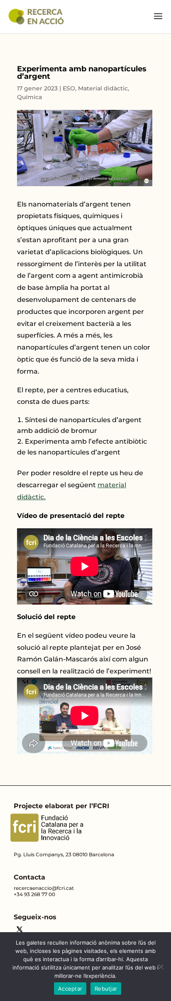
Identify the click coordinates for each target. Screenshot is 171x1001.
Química (29, 97)
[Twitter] (19, 930)
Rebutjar (106, 988)
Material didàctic (103, 88)
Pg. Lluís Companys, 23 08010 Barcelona (64, 854)
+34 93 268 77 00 (34, 894)
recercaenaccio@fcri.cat (44, 888)
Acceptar (70, 988)
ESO (69, 88)
